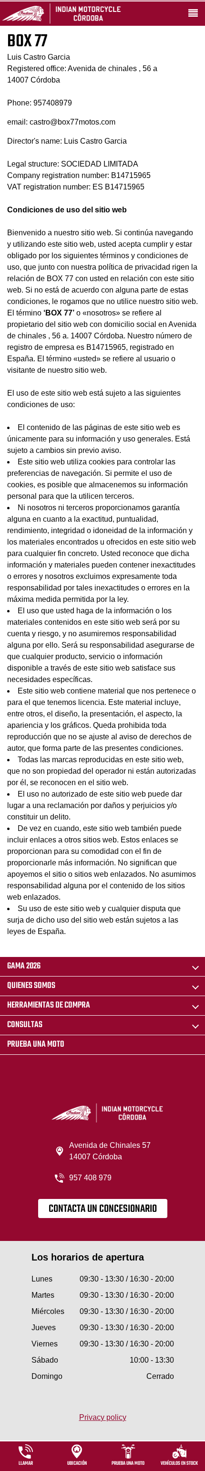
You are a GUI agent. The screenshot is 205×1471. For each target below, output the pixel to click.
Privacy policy (102, 1417)
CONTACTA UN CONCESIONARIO (103, 1209)
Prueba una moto (35, 1044)
